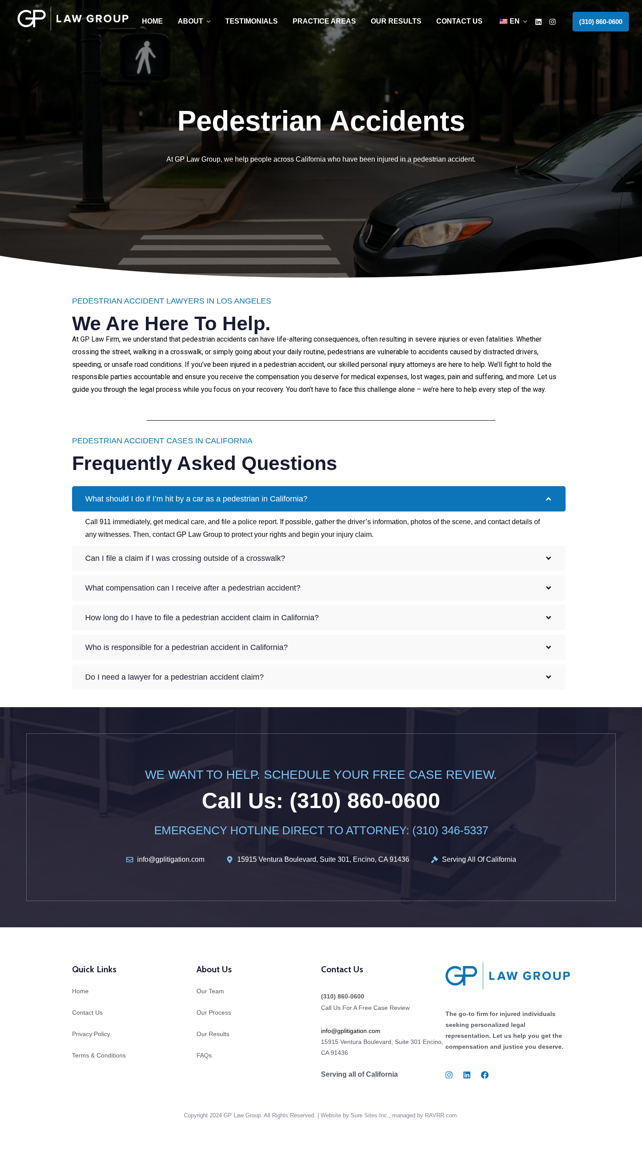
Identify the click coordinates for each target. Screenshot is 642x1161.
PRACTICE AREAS (324, 21)
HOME (152, 21)
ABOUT (190, 21)
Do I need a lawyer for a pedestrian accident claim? (174, 677)
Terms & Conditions (99, 1055)
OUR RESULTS (396, 21)
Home (80, 991)
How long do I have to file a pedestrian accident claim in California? (202, 617)
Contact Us (87, 1012)
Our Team (210, 991)
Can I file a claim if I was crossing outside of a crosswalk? (185, 558)
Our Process (214, 1012)
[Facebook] (485, 1075)
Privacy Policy (91, 1033)
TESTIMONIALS (251, 21)
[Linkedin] (538, 22)
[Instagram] (552, 22)
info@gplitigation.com (350, 1030)
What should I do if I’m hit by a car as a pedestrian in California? (196, 498)
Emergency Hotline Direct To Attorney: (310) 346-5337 (321, 830)
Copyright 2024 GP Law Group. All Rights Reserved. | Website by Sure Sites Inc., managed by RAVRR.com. (321, 1115)
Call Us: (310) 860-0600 (321, 800)
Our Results (213, 1033)
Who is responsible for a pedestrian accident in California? (186, 647)
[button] (601, 21)
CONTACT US (459, 21)
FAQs (204, 1055)
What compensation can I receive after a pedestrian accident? (192, 588)
